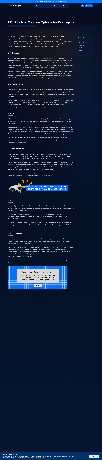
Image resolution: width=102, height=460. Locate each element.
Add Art (80, 50)
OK (94, 456)
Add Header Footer (83, 42)
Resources (56, 5)
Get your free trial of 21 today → (60, 1)
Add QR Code (82, 45)
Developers (47, 5)
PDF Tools (38, 5)
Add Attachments (83, 52)
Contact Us (89, 5)
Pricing (65, 5)
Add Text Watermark (83, 47)
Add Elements (82, 40)
